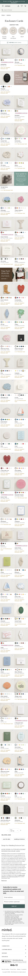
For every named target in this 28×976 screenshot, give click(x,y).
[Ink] (3, 670)
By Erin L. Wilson (19, 549)
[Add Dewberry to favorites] (13, 779)
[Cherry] (7, 322)
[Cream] (7, 208)
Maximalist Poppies (19, 494)
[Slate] (9, 298)
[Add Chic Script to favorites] (13, 245)
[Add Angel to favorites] (13, 704)
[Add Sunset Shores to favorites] (13, 405)
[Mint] (3, 298)
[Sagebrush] (5, 543)
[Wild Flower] (17, 769)
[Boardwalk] (21, 745)
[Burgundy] (23, 259)
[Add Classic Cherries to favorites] (13, 218)
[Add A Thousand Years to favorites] (27, 704)
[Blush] (5, 395)
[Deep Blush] (16, 163)
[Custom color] (3, 60)
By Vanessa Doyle (19, 398)
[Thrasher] (19, 492)
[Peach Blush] (17, 163)
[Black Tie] (21, 232)
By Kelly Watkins (18, 301)
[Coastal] (1, 395)
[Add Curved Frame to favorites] (27, 604)
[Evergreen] (19, 570)
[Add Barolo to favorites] (27, 149)
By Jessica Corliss (5, 821)
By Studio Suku (18, 797)
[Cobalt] (5, 371)
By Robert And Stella (20, 522)
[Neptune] (17, 643)
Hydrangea (3, 210)
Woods (2, 747)
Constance (17, 521)
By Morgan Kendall (19, 496)
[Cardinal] (23, 492)
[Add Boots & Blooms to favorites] (13, 283)
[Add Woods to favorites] (13, 730)
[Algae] (7, 419)
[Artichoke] (1, 60)
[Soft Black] (16, 718)
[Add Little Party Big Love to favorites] (13, 804)
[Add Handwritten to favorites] (13, 46)
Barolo (16, 165)
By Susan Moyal (4, 398)
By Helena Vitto (4, 471)
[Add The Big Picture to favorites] (13, 173)
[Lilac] (7, 111)
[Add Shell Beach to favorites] (13, 505)
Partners (4, 953)
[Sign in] (18, 6)
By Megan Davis (18, 374)
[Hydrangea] (1, 208)
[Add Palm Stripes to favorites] (27, 730)
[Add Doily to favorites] (27, 779)
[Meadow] (16, 232)
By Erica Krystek (18, 350)
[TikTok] (15, 965)
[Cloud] (21, 570)
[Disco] (17, 60)
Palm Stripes (18, 747)
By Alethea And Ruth (19, 325)
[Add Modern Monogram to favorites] (27, 332)
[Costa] (19, 371)
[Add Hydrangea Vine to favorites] (13, 381)
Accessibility (23, 969)
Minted (3, 15)
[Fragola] (17, 371)
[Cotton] (19, 395)
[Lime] (17, 322)
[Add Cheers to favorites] (13, 655)
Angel (2, 720)
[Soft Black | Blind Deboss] (16, 543)
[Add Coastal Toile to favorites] (13, 124)
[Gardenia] (17, 346)
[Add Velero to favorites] (27, 405)
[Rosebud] (17, 139)
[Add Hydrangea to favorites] (13, 194)
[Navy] (21, 346)
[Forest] (21, 322)
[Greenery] (5, 444)
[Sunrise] (21, 419)
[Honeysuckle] (21, 468)
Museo (16, 261)
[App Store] (6, 961)
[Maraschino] (1, 232)
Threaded (3, 88)
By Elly (2, 301)
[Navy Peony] (19, 619)
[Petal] (7, 86)
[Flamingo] (9, 468)
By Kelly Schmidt (5, 262)
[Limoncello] (19, 745)
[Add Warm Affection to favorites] (27, 655)
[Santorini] (1, 619)
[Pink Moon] (3, 468)
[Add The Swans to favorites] (13, 149)
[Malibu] (19, 794)
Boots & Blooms (4, 300)
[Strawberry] (19, 694)
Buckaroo (17, 572)
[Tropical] (5, 769)
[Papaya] (17, 208)
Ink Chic (2, 324)
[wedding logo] (7, 6)
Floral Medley (18, 470)
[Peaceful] (23, 298)
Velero (16, 421)
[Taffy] (17, 745)
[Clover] (17, 444)
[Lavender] (7, 594)
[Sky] (1, 419)
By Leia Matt (3, 423)
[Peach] (21, 208)
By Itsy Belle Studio (5, 211)
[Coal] (21, 769)
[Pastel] (21, 60)
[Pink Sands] (9, 519)
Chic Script (3, 261)
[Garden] (16, 139)
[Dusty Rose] (1, 346)
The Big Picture (4, 187)
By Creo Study (18, 142)
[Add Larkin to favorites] (13, 629)
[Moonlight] (9, 395)
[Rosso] (23, 444)
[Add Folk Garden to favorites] (27, 124)
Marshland (17, 115)
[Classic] (19, 444)
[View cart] (25, 6)
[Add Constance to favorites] (27, 505)
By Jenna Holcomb (5, 114)
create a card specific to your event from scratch (13, 875)
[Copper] (19, 60)
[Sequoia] (23, 395)
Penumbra (17, 645)
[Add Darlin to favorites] (27, 755)
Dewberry (3, 795)
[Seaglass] (5, 139)
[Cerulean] (1, 111)
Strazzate (3, 621)
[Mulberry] (16, 208)
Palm (2, 446)
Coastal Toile (4, 141)
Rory (2, 373)
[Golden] (19, 818)
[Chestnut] (3, 619)
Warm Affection (18, 672)
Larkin (2, 647)
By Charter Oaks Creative (7, 238)
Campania (17, 373)
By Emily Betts (18, 622)
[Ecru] (16, 346)
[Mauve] (9, 371)
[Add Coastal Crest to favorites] (13, 580)
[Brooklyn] (16, 298)
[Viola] (21, 371)
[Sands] (3, 519)
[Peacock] (17, 492)
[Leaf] (19, 322)
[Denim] (16, 419)
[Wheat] (21, 643)
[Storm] (19, 419)
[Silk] (3, 259)
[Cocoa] (16, 794)
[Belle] (23, 769)
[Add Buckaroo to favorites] (27, 556)
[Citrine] (16, 619)
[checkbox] (4, 31)
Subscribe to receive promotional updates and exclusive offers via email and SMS (13, 890)
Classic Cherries (4, 236)
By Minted (3, 188)
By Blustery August (5, 673)
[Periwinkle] (1, 139)
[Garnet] (25, 139)
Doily (16, 795)
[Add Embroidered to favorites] (13, 97)
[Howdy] (19, 769)
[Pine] (9, 794)
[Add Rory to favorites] (13, 356)
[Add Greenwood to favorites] (27, 804)
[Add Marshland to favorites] (27, 97)
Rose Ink (3, 545)
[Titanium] (16, 60)
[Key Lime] (23, 745)
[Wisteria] (23, 468)
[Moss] (19, 163)
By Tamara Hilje (18, 423)
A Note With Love (5, 470)
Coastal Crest (4, 596)
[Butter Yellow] (9, 718)
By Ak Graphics (4, 447)
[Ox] (7, 298)
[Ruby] (1, 468)
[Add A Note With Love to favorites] (13, 454)
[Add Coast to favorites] (27, 429)
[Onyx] (7, 371)
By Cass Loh (3, 65)
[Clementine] (17, 232)
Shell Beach (3, 521)
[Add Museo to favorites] (27, 245)
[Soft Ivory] (1, 718)
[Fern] (5, 86)
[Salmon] (19, 594)
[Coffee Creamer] (5, 346)
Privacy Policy (13, 969)
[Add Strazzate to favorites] (13, 604)
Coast (16, 446)
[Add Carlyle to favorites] (13, 556)
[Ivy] (3, 111)
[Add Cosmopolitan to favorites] (27, 283)
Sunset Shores (4, 421)
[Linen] (9, 259)
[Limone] (16, 371)
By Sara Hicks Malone (6, 797)
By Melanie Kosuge (19, 236)
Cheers (2, 672)
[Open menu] (3, 6)
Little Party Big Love (5, 820)
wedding (9, 15)
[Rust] (1, 543)
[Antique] (1, 163)
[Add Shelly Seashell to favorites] (13, 680)
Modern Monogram (19, 348)
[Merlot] (9, 818)
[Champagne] (19, 643)
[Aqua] (5, 163)
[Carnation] (5, 208)
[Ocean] (16, 444)
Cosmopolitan (18, 300)
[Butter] (9, 111)
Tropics (16, 324)
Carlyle (2, 572)
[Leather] (1, 298)
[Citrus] (9, 208)
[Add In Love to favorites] (27, 381)
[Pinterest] (13, 965)
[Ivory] (5, 298)
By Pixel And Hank (5, 90)
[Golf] (5, 670)
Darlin (16, 771)
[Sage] (16, 322)
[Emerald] (23, 60)
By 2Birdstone (18, 573)
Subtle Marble (18, 548)
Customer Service (7, 949)
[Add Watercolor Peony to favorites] (13, 332)
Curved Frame (18, 621)
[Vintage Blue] (9, 322)
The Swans (3, 165)
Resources (5, 956)
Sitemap (18, 969)
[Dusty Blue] (21, 670)
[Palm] (5, 419)
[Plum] (21, 519)
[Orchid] (19, 208)
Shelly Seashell (4, 696)
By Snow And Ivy (19, 646)
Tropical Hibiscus (19, 210)
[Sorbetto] (23, 371)
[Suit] (3, 86)
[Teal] (3, 794)
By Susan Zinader (19, 748)
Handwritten (3, 64)
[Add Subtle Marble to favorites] (27, 529)
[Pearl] (3, 163)
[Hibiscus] (19, 139)
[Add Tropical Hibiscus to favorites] (27, 194)
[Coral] (9, 619)
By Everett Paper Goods (6, 573)
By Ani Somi (3, 547)
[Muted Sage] (3, 718)
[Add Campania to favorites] (27, 356)
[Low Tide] (16, 745)
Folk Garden (17, 141)
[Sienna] (3, 818)
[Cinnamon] (17, 570)
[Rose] (19, 232)
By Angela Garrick (5, 498)
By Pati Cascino (18, 166)
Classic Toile (17, 596)
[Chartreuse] (5, 111)
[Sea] (3, 139)
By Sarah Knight (18, 63)
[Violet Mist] (7, 395)
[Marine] (9, 139)
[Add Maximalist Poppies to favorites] (27, 478)
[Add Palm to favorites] (13, 429)
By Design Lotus (18, 724)
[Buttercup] (5, 594)
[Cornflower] (17, 794)
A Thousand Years (19, 722)
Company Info (5, 946)
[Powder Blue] (21, 139)
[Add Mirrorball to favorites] (27, 46)
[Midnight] (5, 259)
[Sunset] (21, 619)
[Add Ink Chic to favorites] (13, 308)
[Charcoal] (21, 259)
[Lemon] (17, 519)
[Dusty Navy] (3, 444)
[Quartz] (5, 519)
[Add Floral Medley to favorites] (27, 454)
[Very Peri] (5, 818)
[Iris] (23, 139)
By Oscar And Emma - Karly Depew (20, 117)
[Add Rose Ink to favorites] (13, 529)
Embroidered (4, 113)
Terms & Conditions (5, 969)
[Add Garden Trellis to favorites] (13, 478)
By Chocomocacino (5, 622)
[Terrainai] (21, 298)
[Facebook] (11, 965)
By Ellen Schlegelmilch (20, 262)
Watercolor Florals (5, 771)
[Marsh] (21, 163)
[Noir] (3, 543)
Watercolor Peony (5, 348)
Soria (16, 234)
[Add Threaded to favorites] (13, 72)
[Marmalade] (1, 769)
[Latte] (19, 259)
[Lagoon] (7, 163)
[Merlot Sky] (1, 322)
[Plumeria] (16, 468)
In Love (16, 397)
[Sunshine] (9, 86)
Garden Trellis (4, 497)
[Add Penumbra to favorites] (27, 629)
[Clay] (3, 570)
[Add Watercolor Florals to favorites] (13, 755)
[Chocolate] (7, 670)
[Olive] (16, 259)
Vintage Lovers (18, 696)
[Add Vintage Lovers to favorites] (27, 680)
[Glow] (19, 298)
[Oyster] (1, 519)
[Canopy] (1, 86)
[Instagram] (17, 965)
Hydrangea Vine (4, 397)
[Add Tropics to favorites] (27, 308)
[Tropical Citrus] (17, 619)
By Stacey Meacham (19, 673)
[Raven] (7, 619)
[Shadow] (17, 298)
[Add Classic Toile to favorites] (27, 580)
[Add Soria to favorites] (27, 218)
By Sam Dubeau (4, 325)
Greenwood (17, 820)
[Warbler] (21, 492)
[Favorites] (22, 6)
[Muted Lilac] (7, 718)
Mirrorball (17, 62)
